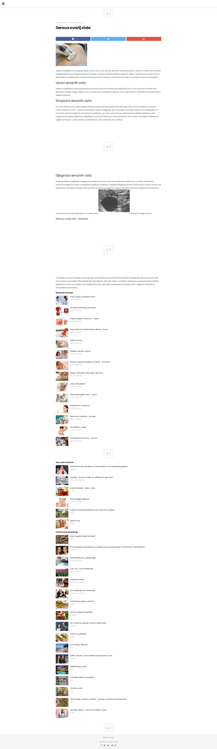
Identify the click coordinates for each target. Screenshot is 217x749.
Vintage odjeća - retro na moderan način (88, 710)
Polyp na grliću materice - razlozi (84, 318)
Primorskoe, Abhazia (79, 644)
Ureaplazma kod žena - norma (83, 438)
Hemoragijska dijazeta (79, 499)
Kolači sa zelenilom (78, 634)
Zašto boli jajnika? (78, 384)
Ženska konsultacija (76, 23)
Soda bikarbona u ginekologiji (82, 558)
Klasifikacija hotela (78, 666)
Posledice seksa (77, 579)
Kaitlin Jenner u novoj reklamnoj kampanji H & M (91, 655)
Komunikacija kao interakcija (82, 590)
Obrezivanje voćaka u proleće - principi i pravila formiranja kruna (98, 699)
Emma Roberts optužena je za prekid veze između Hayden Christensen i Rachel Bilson (107, 547)
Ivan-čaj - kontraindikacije (81, 568)
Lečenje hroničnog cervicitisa (83, 307)
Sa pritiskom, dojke (78, 427)
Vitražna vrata (76, 688)
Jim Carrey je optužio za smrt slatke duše (88, 623)
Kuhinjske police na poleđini (82, 677)
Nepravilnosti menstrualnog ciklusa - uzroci (89, 329)
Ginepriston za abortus (80, 405)
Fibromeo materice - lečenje (83, 416)
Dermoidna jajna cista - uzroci (83, 394)
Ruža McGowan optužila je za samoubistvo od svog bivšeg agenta (99, 466)
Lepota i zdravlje (61, 23)
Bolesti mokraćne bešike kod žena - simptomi (90, 362)
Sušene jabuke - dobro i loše (82, 488)
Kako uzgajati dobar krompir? (83, 536)
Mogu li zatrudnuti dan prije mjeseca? (86, 373)
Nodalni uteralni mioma (80, 351)
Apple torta (75, 520)
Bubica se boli (76, 340)
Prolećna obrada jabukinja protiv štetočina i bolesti (92, 510)
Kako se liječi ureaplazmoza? (82, 297)
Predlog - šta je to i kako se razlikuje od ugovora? (91, 477)
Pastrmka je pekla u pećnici (82, 601)
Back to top (108, 738)
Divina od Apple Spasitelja (81, 612)
